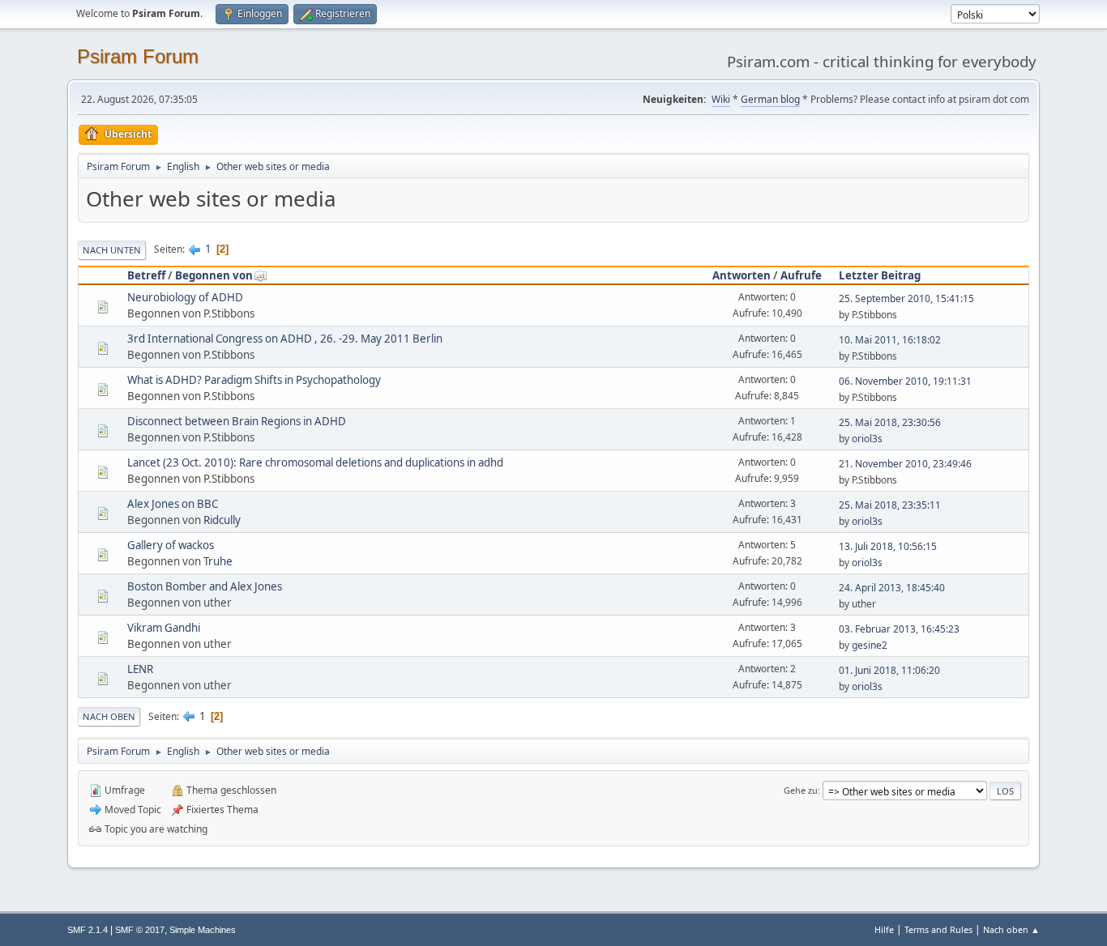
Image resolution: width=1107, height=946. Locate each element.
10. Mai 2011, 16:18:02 (890, 340)
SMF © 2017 (140, 930)
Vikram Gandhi (163, 627)
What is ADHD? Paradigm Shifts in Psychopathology (254, 380)
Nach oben (109, 716)
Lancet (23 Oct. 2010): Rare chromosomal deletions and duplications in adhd (315, 462)
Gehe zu (801, 790)
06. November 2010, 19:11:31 (905, 381)
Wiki (721, 99)
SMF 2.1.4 (87, 930)
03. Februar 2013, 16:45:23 (899, 629)
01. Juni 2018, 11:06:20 (889, 670)
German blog (770, 99)
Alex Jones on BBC (172, 503)
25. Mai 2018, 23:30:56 (890, 422)
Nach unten (112, 250)
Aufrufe (801, 275)
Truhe (218, 561)
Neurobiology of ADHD (185, 297)
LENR (140, 669)
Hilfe (884, 929)
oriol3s (867, 438)
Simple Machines (202, 930)
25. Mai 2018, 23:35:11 (890, 505)
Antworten (741, 275)
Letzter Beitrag (880, 275)
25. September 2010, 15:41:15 (906, 298)
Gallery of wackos (170, 545)
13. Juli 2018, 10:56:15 (888, 546)
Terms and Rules (938, 929)
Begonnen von (214, 275)
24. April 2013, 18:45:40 (892, 587)
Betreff (146, 275)
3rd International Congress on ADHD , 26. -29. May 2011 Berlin (284, 338)
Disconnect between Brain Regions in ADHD (236, 421)
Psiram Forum (138, 56)
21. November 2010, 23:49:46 (905, 464)
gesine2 (869, 645)
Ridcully (222, 520)
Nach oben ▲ (1011, 929)
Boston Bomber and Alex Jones (204, 586)
